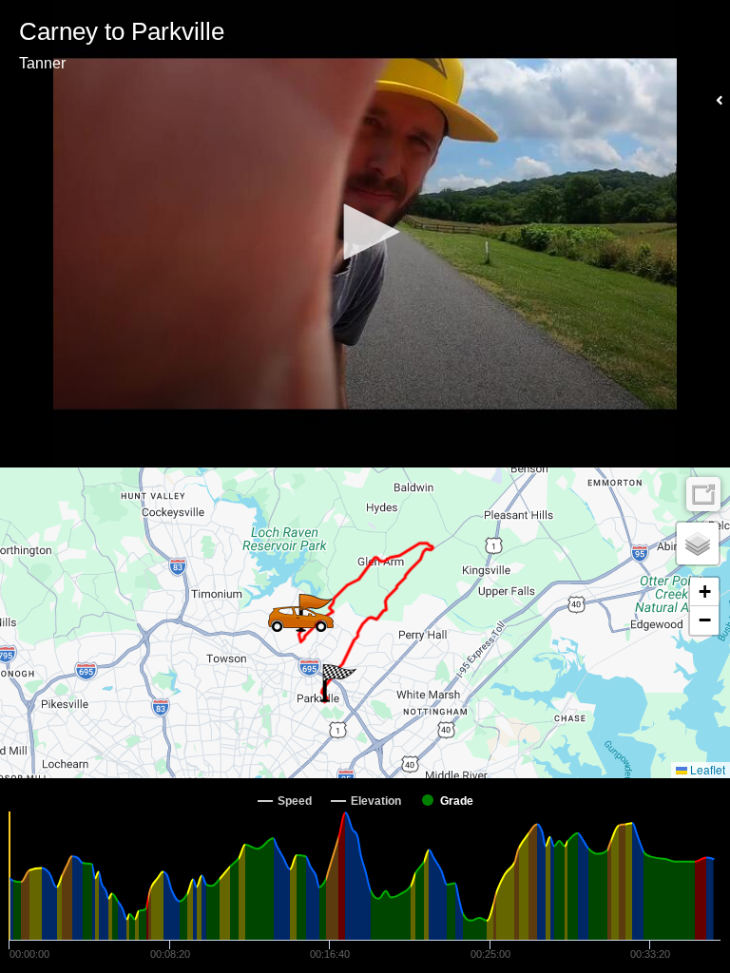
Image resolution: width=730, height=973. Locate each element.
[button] (365, 232)
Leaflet (706, 769)
